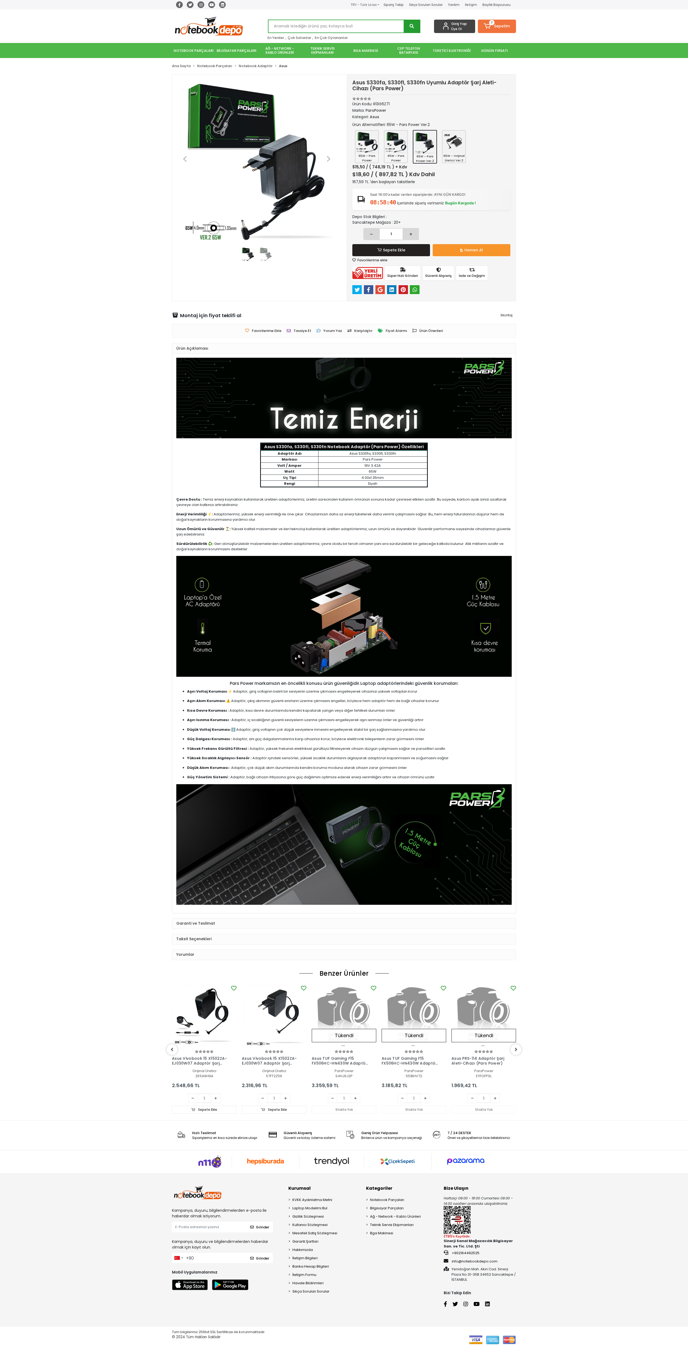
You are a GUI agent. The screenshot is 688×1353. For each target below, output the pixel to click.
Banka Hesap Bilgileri (310, 1266)
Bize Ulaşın (456, 1188)
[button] (497, 26)
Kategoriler (379, 1188)
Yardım (454, 4)
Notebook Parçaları (387, 1199)
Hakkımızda (302, 1249)
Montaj (507, 315)
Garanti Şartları (305, 1241)
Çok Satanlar (299, 37)
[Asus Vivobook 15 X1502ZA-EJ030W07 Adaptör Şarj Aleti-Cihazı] (204, 1016)
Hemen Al (473, 250)
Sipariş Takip (394, 4)
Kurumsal (299, 1188)
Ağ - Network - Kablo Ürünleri (395, 1216)
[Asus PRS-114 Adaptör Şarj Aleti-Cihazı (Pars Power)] (484, 1016)
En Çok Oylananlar (331, 37)
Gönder (262, 1227)
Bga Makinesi (381, 1233)
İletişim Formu (304, 1274)
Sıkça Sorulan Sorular (426, 4)
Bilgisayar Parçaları (387, 1208)
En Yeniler (275, 37)
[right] (516, 1049)
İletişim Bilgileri (305, 1258)
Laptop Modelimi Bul (309, 1208)
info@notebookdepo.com (474, 1261)
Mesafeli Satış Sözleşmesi (314, 1233)
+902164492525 (465, 1253)
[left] (172, 1049)
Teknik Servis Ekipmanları (392, 1224)
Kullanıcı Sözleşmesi (310, 1224)
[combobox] (178, 1258)
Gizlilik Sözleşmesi (308, 1216)
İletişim (471, 4)
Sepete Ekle (394, 250)
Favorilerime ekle (372, 260)
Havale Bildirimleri (308, 1283)
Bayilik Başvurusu (496, 4)
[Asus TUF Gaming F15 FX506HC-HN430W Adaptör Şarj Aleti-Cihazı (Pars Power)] (344, 1016)
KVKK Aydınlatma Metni (312, 1199)
